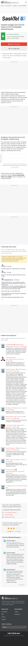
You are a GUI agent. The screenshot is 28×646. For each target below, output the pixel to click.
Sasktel (15, 5)
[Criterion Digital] (14, 633)
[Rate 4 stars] (16, 528)
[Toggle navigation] (26, 2)
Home (2, 5)
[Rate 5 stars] (19, 528)
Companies (8, 5)
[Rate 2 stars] (11, 528)
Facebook (17, 614)
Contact (4, 619)
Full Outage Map (14, 48)
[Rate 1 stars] (8, 528)
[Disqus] (14, 281)
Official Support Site (9, 517)
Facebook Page (9, 515)
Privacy (3, 617)
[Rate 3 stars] (14, 528)
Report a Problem (15, 44)
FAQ (3, 614)
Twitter (16, 611)
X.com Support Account (11, 512)
